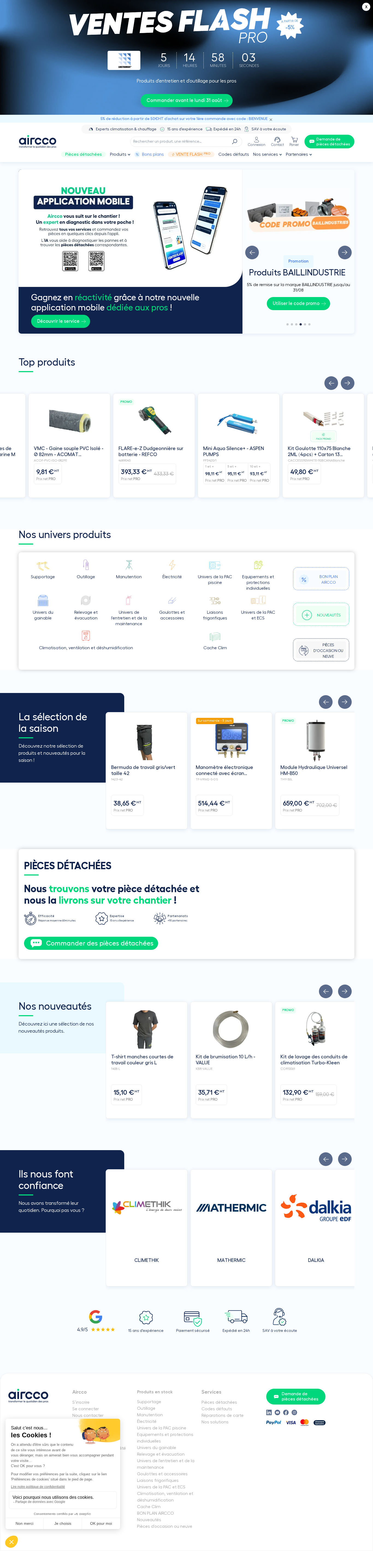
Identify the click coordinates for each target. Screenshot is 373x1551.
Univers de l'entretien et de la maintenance (165, 1464)
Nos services (265, 154)
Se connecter (85, 1409)
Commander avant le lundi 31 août (184, 100)
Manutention (150, 1415)
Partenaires (297, 154)
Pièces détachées (83, 154)
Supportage (149, 1402)
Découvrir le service (58, 321)
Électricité (146, 1421)
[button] (252, 252)
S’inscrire (81, 1402)
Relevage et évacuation (161, 1454)
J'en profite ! (296, 303)
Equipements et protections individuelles (165, 1437)
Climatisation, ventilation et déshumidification (165, 1496)
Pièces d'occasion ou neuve (164, 1526)
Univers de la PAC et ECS (161, 1487)
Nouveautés (149, 1520)
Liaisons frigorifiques (158, 1480)
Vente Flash (193, 154)
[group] (298, 249)
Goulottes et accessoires (162, 1474)
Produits (118, 154)
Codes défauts (233, 154)
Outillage (146, 1408)
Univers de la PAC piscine (161, 1428)
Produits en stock (155, 1392)
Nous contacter (87, 1415)
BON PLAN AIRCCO (155, 1513)
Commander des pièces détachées (99, 943)
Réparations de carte (223, 1415)
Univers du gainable (156, 1448)
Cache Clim (149, 1507)
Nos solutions (215, 1422)
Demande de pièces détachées (300, 1396)
